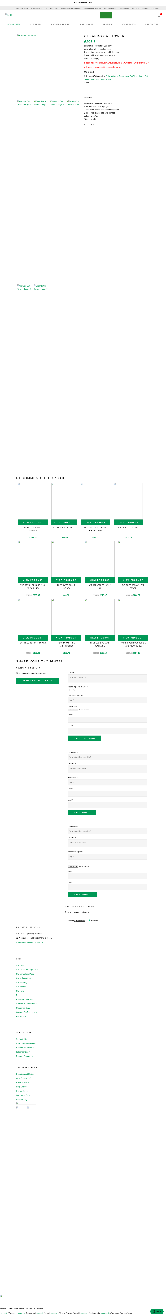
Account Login (22, 1100)
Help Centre (21, 1087)
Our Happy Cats (52, 8)
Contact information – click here (29, 943)
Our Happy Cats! (23, 1095)
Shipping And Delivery (92, 8)
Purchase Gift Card (24, 999)
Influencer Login (23, 1052)
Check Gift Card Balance (27, 1004)
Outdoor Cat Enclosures (26, 1012)
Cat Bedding (21, 982)
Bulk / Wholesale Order (26, 1043)
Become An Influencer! (150, 8)
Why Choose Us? (37, 8)
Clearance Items (22, 8)
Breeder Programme (25, 1056)
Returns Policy (22, 1083)
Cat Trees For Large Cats (27, 970)
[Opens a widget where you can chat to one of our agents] (157, 1312)
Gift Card (135, 8)
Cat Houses (21, 987)
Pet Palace (21, 1016)
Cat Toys (20, 991)
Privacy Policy (22, 1091)
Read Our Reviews (111, 8)
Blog (18, 995)
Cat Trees (20, 965)
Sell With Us (21, 1039)
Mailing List (124, 8)
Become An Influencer (25, 1048)
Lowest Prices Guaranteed (71, 8)
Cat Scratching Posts (25, 974)
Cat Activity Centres (24, 978)
